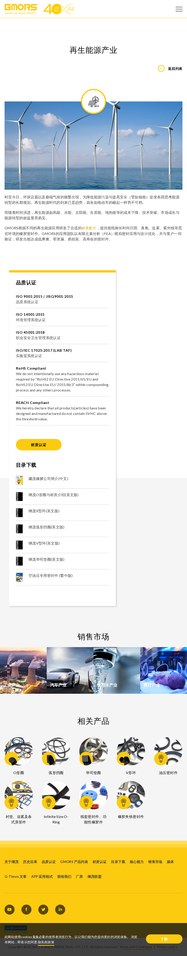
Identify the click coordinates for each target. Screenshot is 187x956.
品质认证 (49, 862)
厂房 (79, 876)
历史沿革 (30, 862)
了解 (164, 939)
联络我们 (64, 876)
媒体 (170, 862)
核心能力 (137, 862)
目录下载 (118, 862)
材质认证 (38, 444)
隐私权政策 (46, 942)
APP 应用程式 (42, 876)
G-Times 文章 (16, 876)
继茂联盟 (94, 876)
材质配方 (89, 228)
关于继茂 (11, 862)
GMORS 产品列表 (74, 862)
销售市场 (155, 862)
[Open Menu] (179, 9)
